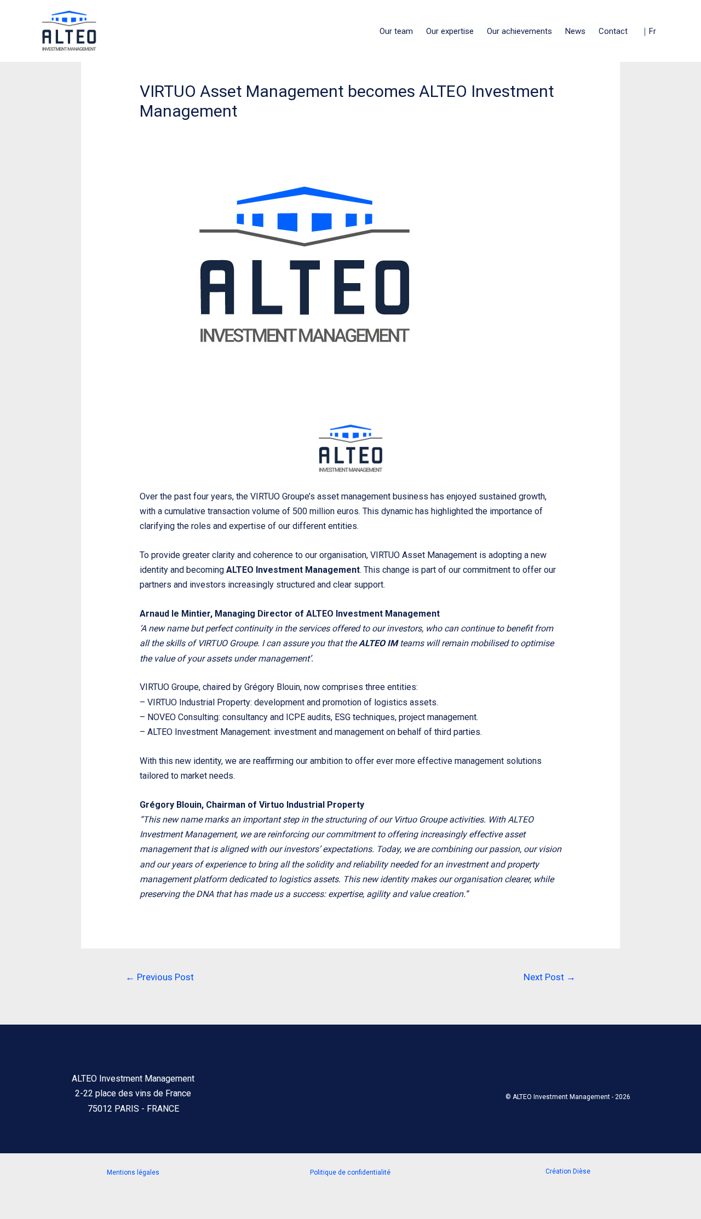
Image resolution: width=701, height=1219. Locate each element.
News (575, 31)
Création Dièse (567, 1171)
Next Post (550, 976)
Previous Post (159, 976)
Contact (613, 31)
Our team (396, 31)
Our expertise (450, 31)
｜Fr (648, 31)
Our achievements (519, 31)
